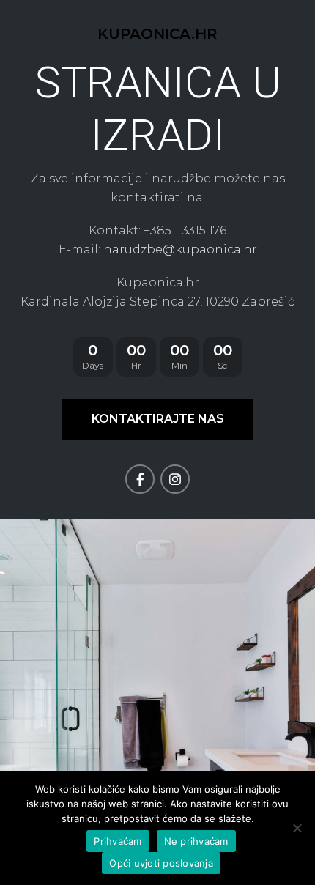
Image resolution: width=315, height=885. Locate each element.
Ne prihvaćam (196, 841)
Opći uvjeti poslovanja (161, 863)
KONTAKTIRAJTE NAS (158, 419)
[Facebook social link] (140, 479)
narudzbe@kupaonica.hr (180, 249)
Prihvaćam (117, 841)
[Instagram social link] (175, 479)
